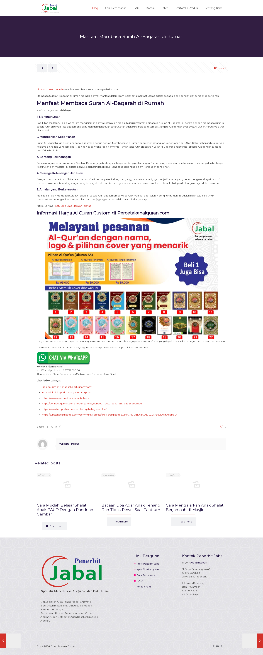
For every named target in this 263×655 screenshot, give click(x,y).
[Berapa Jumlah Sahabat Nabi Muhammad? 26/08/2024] (10, 641)
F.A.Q (140, 580)
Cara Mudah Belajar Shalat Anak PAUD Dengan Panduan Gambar (65, 509)
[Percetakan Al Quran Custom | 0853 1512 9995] (50, 8)
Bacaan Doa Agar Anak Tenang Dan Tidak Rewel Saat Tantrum (130, 507)
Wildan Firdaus (69, 443)
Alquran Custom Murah (50, 89)
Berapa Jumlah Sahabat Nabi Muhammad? (67, 386)
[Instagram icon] (221, 646)
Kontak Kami (144, 586)
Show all (221, 68)
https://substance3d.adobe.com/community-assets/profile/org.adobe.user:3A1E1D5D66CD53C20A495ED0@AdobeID (109, 414)
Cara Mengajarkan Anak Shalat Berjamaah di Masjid (194, 507)
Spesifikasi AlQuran (148, 569)
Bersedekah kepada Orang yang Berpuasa (67, 392)
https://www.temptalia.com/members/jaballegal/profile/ (74, 409)
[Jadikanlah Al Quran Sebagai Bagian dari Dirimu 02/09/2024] (252, 641)
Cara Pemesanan (146, 575)
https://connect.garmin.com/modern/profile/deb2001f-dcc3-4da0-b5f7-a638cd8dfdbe (92, 403)
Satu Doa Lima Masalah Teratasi (73, 205)
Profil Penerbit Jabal (148, 563)
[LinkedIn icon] (217, 646)
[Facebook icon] (213, 646)
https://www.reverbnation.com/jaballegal (65, 398)
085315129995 (199, 562)
